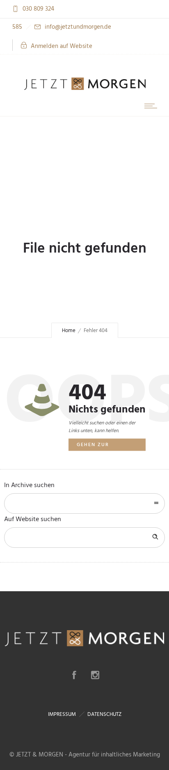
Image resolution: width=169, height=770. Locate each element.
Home (68, 330)
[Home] (84, 89)
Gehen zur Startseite (93, 446)
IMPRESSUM (62, 714)
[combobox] (84, 503)
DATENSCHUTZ (104, 714)
